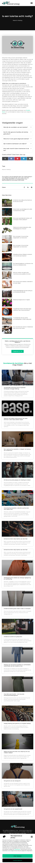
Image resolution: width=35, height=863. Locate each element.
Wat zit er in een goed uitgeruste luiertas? (17, 139)
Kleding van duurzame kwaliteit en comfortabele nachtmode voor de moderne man (17, 665)
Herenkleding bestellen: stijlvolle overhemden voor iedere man (16, 508)
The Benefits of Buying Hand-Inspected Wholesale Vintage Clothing (14, 388)
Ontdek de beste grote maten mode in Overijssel (17, 608)
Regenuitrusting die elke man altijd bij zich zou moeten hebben (17, 752)
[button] (32, 837)
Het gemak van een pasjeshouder (13, 809)
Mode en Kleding (17, 20)
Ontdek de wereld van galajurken (13, 636)
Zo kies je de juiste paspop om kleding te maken (17, 480)
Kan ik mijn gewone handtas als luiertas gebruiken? (17, 133)
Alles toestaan (17, 856)
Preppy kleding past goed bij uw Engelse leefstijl (17, 723)
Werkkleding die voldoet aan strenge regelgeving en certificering (17, 578)
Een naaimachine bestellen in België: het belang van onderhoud (17, 449)
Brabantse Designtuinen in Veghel (21, 299)
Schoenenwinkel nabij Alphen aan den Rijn (16, 538)
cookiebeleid (17, 849)
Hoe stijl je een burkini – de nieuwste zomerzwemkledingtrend (14, 694)
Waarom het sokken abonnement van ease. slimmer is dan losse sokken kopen (16, 419)
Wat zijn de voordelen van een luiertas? (17, 127)
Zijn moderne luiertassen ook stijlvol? (17, 143)
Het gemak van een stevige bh (12, 780)
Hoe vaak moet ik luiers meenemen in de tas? (17, 149)
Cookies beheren (17, 860)
